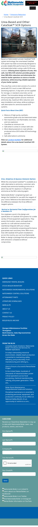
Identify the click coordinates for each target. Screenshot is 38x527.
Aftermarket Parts (10, 297)
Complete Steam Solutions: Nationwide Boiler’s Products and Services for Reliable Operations (19, 348)
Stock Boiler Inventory (12, 286)
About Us (6, 309)
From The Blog (8, 343)
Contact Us (7, 313)
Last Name (7, 440)
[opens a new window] (15, 489)
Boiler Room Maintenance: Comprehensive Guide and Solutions (18, 388)
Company (6, 449)
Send (5, 481)
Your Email (7, 470)
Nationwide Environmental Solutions (18, 290)
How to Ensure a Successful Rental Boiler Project (20, 367)
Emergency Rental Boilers (13, 282)
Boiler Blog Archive (10, 320)
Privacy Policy (8, 317)
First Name (7, 431)
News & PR (6, 305)
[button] (33, 8)
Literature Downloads (12, 301)
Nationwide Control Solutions (15, 293)
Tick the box (7, 458)
